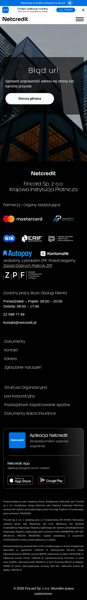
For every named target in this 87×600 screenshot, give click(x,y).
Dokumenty (14, 341)
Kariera (10, 359)
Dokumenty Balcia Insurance (30, 413)
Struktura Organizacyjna (25, 387)
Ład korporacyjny (19, 396)
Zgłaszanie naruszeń (22, 367)
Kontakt (11, 350)
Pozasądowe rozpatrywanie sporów (37, 405)
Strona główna (29, 98)
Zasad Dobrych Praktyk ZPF (28, 266)
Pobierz (68, 10)
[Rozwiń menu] (80, 19)
